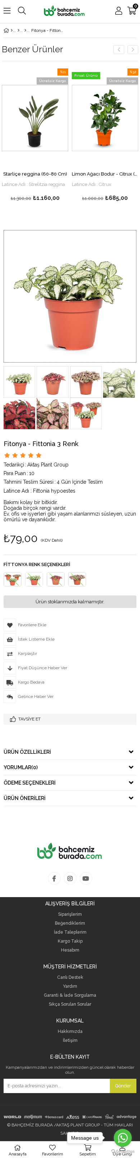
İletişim (70, 1040)
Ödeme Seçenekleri (30, 783)
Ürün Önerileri (25, 798)
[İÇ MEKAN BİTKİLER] (18, 30)
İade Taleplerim (70, 932)
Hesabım (70, 950)
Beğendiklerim (70, 923)
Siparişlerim (70, 914)
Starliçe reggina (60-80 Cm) (35, 174)
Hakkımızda (70, 1031)
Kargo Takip (70, 941)
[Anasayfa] (12, 30)
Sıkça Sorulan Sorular (70, 1004)
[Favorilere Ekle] (35, 118)
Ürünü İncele (48, 118)
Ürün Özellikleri (27, 752)
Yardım (70, 986)
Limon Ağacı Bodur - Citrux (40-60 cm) (105, 174)
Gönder (123, 1085)
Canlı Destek (70, 977)
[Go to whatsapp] (123, 1138)
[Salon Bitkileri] (25, 30)
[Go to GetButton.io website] (122, 1151)
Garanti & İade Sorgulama (70, 995)
